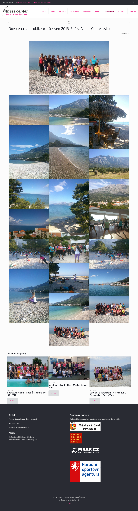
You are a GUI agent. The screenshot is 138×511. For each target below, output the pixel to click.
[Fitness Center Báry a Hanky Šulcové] (15, 11)
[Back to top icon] (128, 507)
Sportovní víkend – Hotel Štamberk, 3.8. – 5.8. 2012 (27, 394)
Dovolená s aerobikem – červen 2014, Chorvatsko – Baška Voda (108, 394)
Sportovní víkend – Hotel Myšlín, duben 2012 (67, 386)
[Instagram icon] (133, 2)
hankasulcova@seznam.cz (42, 2)
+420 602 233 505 (23, 2)
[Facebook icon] (131, 2)
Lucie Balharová (73, 500)
